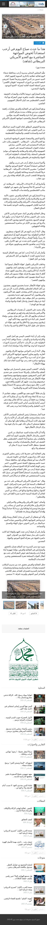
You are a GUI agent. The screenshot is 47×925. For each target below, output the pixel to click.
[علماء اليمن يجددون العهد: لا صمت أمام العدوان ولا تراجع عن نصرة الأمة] (39, 788)
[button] (22, 605)
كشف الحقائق (26, 820)
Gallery (38, 43)
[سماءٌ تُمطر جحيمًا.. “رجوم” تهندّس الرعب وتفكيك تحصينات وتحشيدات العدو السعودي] (39, 755)
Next (42, 26)
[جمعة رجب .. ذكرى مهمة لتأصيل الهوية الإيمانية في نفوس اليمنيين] (39, 845)
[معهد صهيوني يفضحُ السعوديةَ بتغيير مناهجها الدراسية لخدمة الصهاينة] (39, 777)
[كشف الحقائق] (39, 822)
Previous (5, 26)
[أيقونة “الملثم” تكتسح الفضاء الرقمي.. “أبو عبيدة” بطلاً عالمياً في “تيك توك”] (39, 901)
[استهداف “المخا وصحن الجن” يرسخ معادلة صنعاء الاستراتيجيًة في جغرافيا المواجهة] (39, 766)
